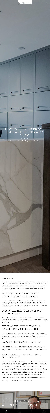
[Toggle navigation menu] (47, 2)
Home (11, 141)
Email (31, 411)
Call (6, 411)
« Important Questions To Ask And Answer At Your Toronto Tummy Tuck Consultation (23, 377)
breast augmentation (24, 282)
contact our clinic (22, 372)
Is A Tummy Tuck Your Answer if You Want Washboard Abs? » (17, 380)
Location (19, 411)
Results (44, 411)
